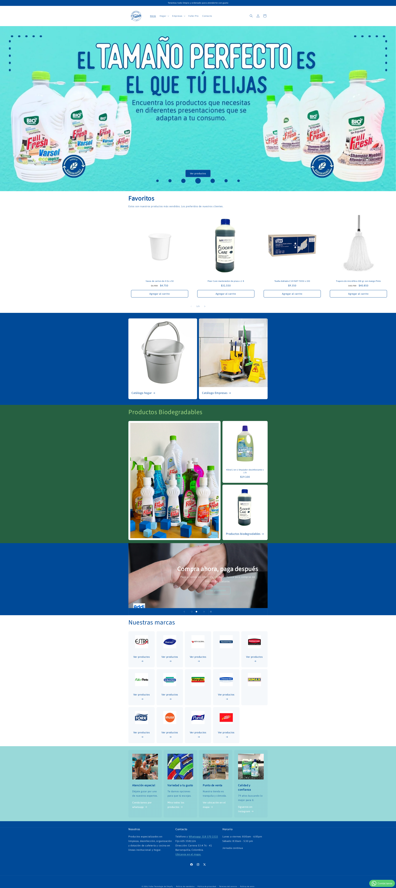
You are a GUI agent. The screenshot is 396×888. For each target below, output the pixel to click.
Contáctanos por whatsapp (142, 804)
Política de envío (247, 886)
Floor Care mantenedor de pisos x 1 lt (226, 281)
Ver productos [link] (226, 732)
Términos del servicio (228, 886)
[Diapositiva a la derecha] (204, 306)
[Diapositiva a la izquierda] (191, 306)
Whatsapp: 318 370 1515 (203, 836)
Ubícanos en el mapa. (188, 854)
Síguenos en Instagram (245, 809)
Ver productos (198, 173)
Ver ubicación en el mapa (214, 804)
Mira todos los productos (176, 804)
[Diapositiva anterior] (184, 611)
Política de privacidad (207, 886)
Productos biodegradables (243, 534)
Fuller (151, 886)
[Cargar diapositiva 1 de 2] (191, 611)
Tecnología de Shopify (163, 886)
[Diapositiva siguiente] (204, 611)
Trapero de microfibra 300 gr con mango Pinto (358, 281)
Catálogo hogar (141, 393)
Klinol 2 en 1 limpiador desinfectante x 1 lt (245, 471)
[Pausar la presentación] (211, 611)
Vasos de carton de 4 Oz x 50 (160, 281)
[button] (164, 16)
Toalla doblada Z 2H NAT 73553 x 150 (292, 281)
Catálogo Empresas (215, 393)
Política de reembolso (185, 886)
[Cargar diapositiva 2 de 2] (196, 611)
